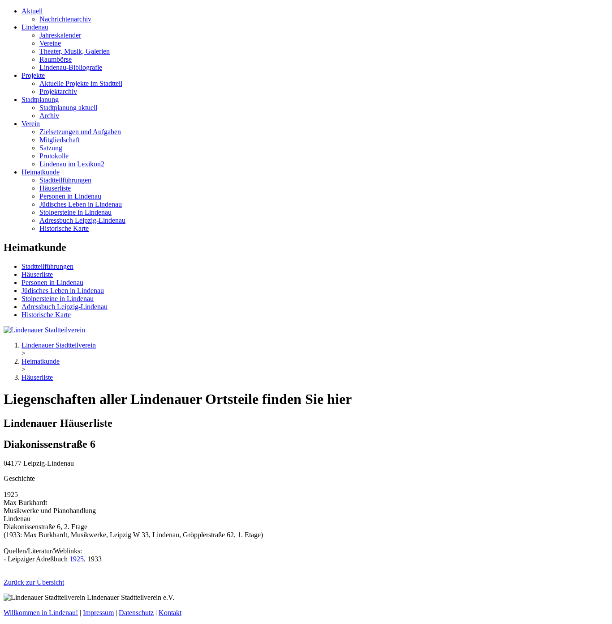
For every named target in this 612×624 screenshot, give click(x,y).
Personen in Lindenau (70, 196)
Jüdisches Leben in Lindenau (80, 204)
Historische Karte (64, 228)
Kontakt (170, 612)
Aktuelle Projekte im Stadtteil (80, 83)
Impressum (98, 612)
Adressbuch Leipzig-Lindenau (82, 220)
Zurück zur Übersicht (34, 582)
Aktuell (32, 11)
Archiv (49, 115)
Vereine (50, 43)
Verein (31, 123)
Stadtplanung (40, 99)
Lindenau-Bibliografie (70, 67)
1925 (76, 559)
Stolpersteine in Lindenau (75, 212)
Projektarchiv (58, 91)
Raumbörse (55, 59)
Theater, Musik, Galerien (74, 51)
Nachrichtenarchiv (65, 19)
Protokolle (54, 156)
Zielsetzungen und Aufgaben (80, 132)
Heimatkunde (41, 172)
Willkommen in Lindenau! (41, 612)
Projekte (33, 75)
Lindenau (35, 27)
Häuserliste (55, 188)
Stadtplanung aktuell (68, 107)
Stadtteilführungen (65, 180)
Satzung (50, 148)
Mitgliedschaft (59, 140)
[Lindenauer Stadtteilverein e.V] (44, 330)
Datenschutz (136, 612)
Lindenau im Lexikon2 (71, 164)
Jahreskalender (60, 35)
